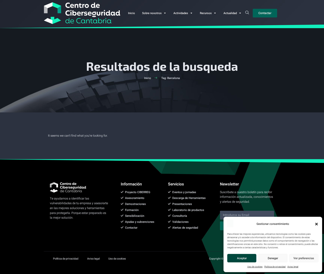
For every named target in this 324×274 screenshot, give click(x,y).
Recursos (206, 13)
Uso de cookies (254, 266)
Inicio (131, 13)
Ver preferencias (303, 258)
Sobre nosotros (152, 13)
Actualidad (230, 13)
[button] (316, 224)
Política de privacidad (275, 266)
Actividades (180, 13)
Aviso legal (292, 266)
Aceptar (242, 258)
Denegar (273, 258)
